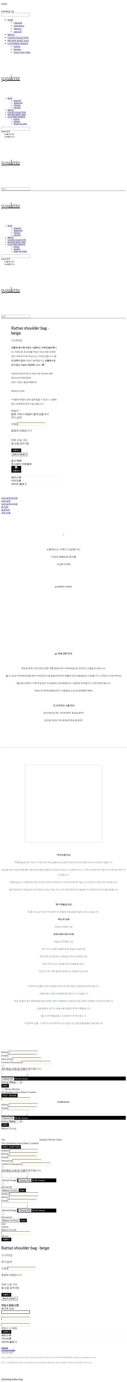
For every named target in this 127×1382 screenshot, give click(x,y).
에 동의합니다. (21, 1068)
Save (22, 1190)
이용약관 (4, 1348)
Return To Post (10, 1220)
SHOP (10, 19)
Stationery (19, 25)
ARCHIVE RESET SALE (18, 40)
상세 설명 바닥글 (9, 504)
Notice (17, 46)
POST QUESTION (11, 1146)
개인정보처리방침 (8, 1350)
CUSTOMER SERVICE (17, 43)
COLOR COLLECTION (17, 37)
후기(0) (4, 506)
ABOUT (11, 34)
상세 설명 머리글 (9, 498)
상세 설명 (6, 501)
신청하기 (6, 1331)
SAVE (5, 1085)
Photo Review (12, 1089)
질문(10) (5, 509)
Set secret (6, 1186)
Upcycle (18, 31)
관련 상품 (6, 512)
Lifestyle (18, 22)
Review (17, 49)
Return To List (9, 1190)
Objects (18, 28)
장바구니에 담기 (9, 1298)
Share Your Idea (22, 52)
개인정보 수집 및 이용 (13, 1068)
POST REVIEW (9, 1095)
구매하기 (6, 1239)
